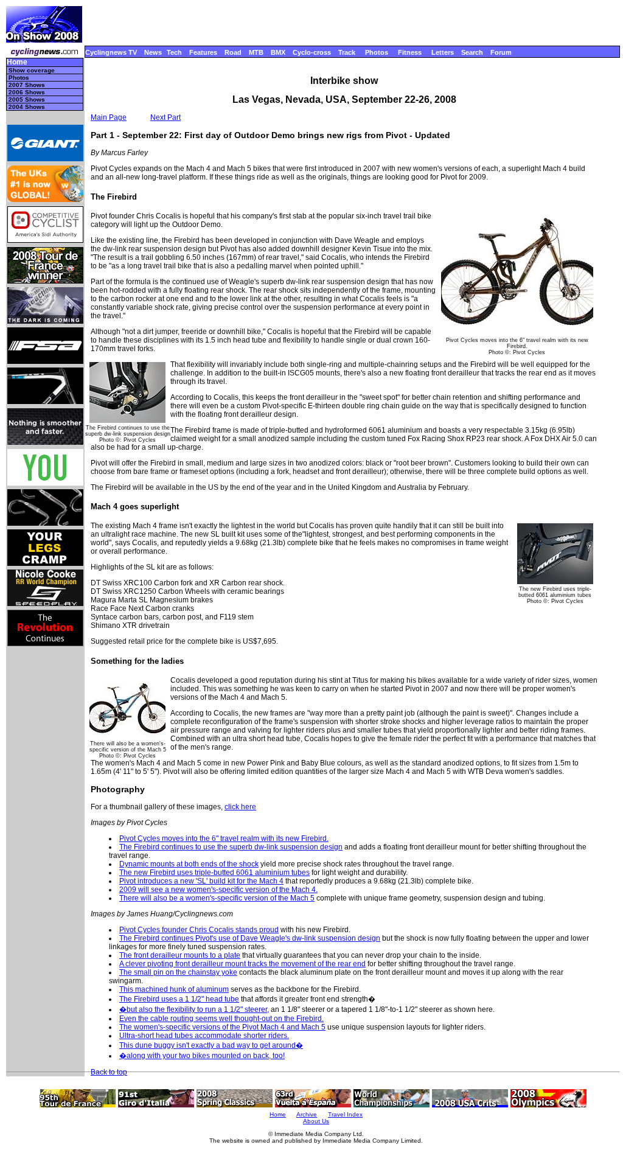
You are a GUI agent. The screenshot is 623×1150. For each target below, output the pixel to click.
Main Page (109, 117)
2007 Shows (27, 85)
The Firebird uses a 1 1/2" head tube (179, 999)
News (153, 52)
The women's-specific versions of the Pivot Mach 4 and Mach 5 (222, 1027)
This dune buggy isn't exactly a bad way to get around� (211, 1045)
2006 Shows (27, 92)
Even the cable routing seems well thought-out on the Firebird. (221, 1018)
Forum (501, 52)
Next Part (165, 117)
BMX (278, 52)
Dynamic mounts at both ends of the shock (189, 864)
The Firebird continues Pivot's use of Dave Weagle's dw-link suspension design (249, 938)
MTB (256, 52)
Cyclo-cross (312, 52)
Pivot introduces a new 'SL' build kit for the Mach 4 (201, 881)
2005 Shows (27, 99)
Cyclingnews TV (111, 52)
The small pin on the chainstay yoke (178, 972)
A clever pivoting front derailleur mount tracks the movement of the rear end (242, 964)
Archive (306, 1114)
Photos (376, 52)
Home (17, 62)
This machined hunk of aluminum (174, 989)
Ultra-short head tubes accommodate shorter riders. (204, 1035)
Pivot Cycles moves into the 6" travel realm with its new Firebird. (224, 838)
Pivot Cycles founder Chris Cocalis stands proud (199, 929)
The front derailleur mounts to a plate (179, 955)
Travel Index (345, 1114)
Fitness (410, 52)
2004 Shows (27, 106)
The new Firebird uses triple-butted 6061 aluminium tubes (214, 872)
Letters (442, 52)
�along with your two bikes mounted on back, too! (202, 1055)
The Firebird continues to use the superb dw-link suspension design (231, 847)
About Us (316, 1121)
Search (472, 52)
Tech (174, 52)
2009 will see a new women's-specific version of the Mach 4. (218, 889)
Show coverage (32, 70)
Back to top (109, 1072)
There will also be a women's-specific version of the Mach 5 (217, 898)
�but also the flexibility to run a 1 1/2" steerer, (194, 1009)
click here (240, 807)
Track (346, 52)
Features (203, 52)
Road (233, 52)
